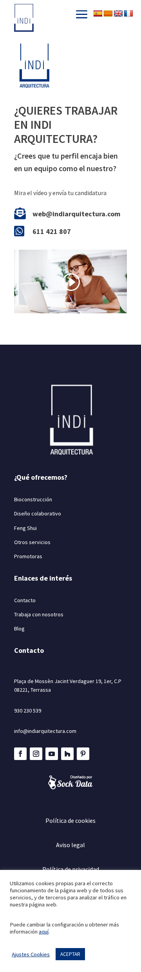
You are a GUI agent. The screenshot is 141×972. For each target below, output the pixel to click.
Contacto (25, 600)
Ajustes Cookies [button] (31, 954)
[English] (118, 14)
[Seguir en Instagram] (36, 753)
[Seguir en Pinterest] (83, 753)
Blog (19, 628)
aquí (44, 931)
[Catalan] (108, 14)
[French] (128, 14)
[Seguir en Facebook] (20, 753)
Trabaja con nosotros (38, 614)
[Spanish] (98, 14)
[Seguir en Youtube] (51, 753)
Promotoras (28, 556)
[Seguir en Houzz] (67, 753)
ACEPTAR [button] (70, 954)
